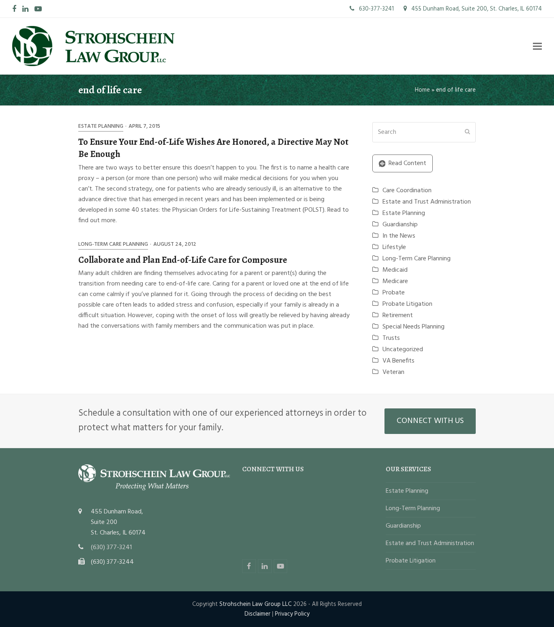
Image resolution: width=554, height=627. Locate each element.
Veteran (393, 372)
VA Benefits (398, 361)
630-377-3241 (375, 9)
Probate (393, 293)
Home (422, 90)
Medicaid (395, 270)
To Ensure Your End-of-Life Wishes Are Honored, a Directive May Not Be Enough (213, 147)
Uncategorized (402, 349)
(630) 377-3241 (111, 547)
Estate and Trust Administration (426, 202)
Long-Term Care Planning (113, 244)
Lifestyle (394, 247)
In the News (398, 236)
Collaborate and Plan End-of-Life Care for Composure (182, 259)
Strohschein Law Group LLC (255, 604)
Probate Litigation (407, 304)
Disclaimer (258, 614)
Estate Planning (100, 126)
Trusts (391, 338)
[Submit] (467, 132)
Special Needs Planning (413, 327)
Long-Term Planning (413, 508)
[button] (537, 46)
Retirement (397, 315)
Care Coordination (407, 190)
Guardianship (400, 224)
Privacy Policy (292, 614)
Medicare (395, 281)
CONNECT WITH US (430, 420)
